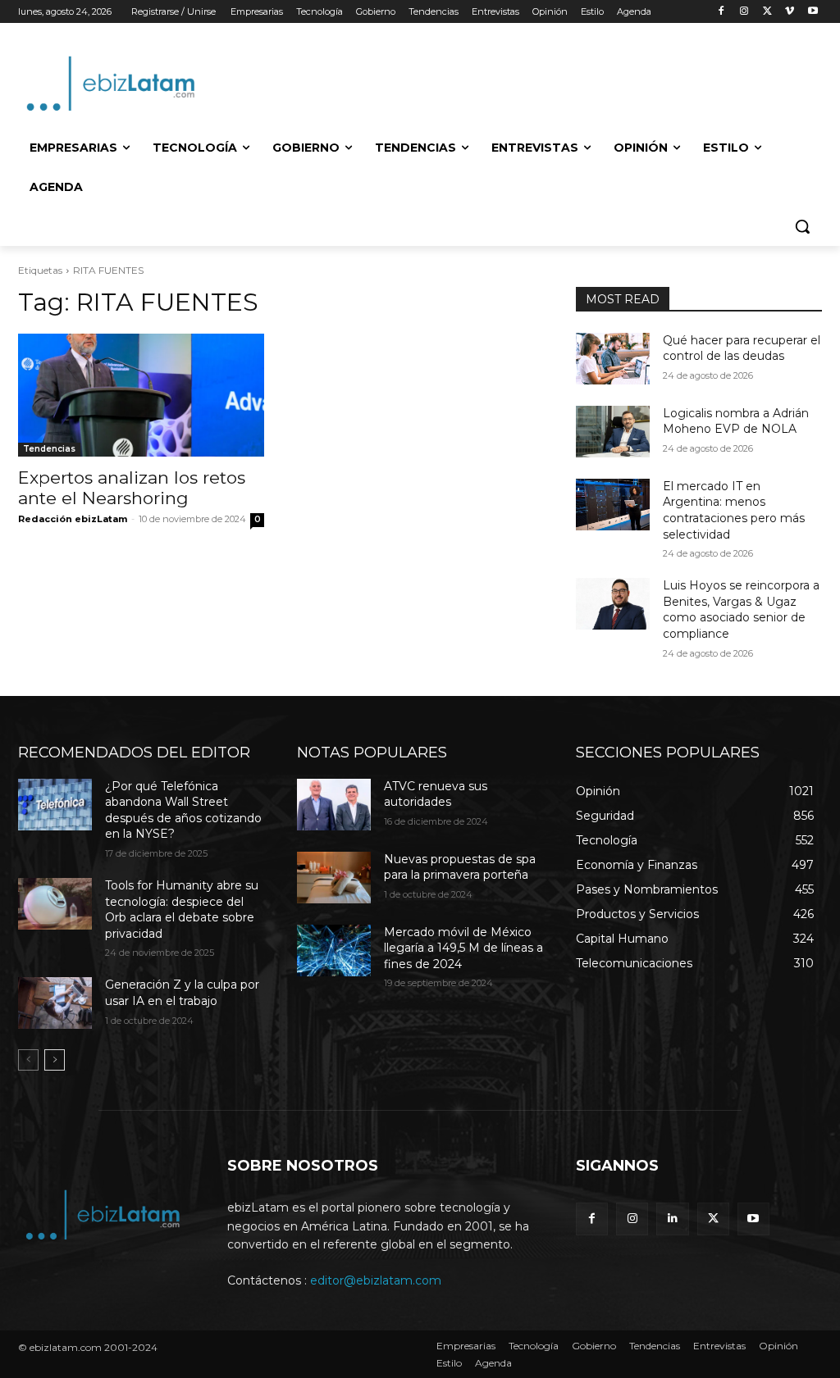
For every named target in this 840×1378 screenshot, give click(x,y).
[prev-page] (28, 1060)
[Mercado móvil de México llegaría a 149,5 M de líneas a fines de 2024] (334, 950)
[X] (767, 11)
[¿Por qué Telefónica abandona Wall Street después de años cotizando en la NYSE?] (55, 804)
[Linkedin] (672, 1219)
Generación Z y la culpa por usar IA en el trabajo (182, 992)
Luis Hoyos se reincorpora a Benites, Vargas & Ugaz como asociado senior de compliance (741, 609)
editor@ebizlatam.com (375, 1280)
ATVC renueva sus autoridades (435, 794)
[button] (802, 226)
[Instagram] (744, 11)
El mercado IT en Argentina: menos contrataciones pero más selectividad (734, 510)
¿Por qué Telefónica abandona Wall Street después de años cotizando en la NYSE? (183, 810)
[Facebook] (721, 11)
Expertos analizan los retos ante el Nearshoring (131, 487)
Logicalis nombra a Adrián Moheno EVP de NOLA (736, 421)
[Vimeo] (789, 11)
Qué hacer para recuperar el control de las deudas (741, 348)
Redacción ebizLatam (72, 519)
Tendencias (49, 448)
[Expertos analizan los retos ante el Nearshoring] (141, 395)
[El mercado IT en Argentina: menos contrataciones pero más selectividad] (613, 504)
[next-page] (54, 1060)
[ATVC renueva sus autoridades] (334, 804)
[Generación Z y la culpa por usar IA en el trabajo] (55, 1003)
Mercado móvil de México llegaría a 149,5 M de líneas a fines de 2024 (463, 948)
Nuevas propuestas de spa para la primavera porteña (460, 867)
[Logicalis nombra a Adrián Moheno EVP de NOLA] (613, 431)
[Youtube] (812, 11)
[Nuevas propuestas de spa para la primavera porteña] (334, 877)
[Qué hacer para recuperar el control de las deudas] (613, 358)
